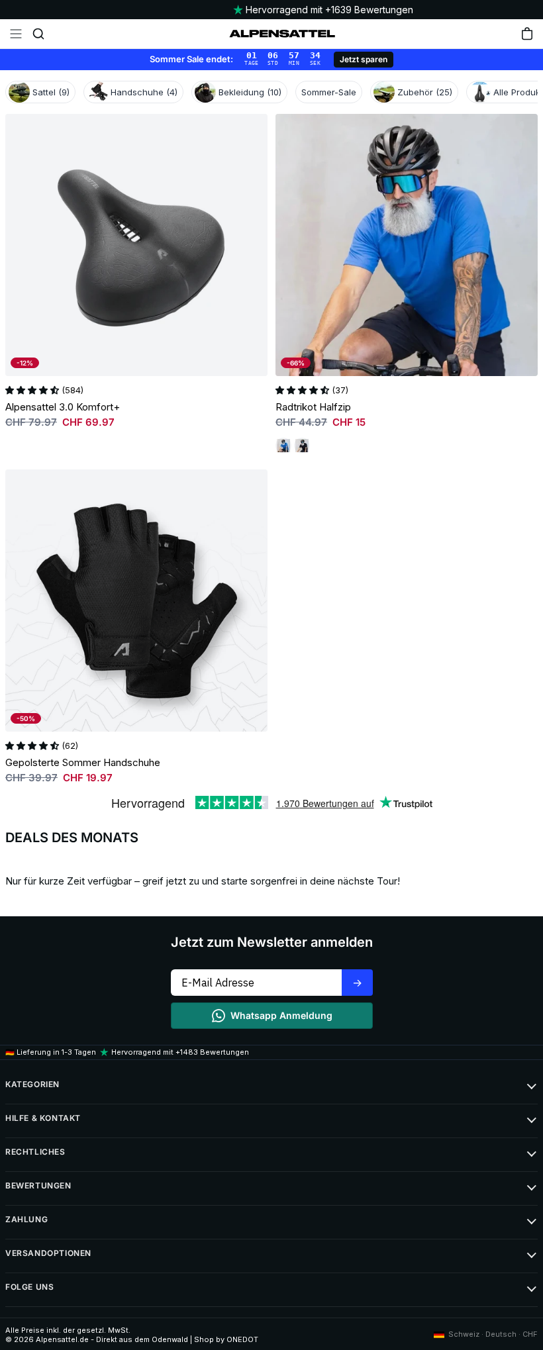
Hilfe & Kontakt (43, 1118)
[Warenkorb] (527, 34)
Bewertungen (38, 1185)
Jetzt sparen (363, 59)
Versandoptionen (48, 1253)
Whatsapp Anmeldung (281, 1015)
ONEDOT (242, 1339)
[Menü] (15, 33)
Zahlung (26, 1219)
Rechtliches (35, 1152)
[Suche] (38, 33)
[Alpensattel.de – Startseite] (282, 33)
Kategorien (32, 1084)
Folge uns (29, 1287)
